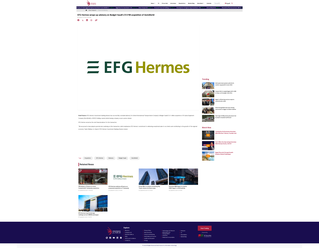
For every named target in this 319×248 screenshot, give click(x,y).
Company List (128, 232)
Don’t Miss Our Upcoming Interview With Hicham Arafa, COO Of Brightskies (225, 142)
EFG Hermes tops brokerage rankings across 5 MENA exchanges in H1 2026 (88, 214)
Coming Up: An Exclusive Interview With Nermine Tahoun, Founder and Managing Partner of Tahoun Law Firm (225, 132)
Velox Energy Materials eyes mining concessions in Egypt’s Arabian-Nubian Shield (225, 108)
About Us (127, 230)
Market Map (191, 3)
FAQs (126, 236)
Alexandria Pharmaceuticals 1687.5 (217, 8)
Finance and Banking (149, 234)
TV (158, 3)
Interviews (173, 3)
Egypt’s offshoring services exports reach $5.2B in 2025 (224, 100)
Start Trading (205, 228)
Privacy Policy (147, 230)
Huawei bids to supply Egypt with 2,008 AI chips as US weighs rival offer (225, 92)
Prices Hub (165, 3)
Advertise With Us (129, 234)
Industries (164, 235)
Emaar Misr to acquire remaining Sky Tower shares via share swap (149, 187)
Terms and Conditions (130, 238)
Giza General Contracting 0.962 (241, 8)
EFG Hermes (99, 158)
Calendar (209, 3)
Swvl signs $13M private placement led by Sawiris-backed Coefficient (225, 116)
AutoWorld (135, 158)
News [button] (152, 3)
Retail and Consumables (168, 237)
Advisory (110, 158)
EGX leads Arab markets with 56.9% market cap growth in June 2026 (224, 84)
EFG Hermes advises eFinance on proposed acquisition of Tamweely (119, 187)
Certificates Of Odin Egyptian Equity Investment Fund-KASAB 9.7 (78, 8)
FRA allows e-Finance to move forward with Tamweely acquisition (88, 187)
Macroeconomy (148, 232)
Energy (146, 240)
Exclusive (183, 230)
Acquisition (88, 158)
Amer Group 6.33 (129, 8)
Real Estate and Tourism (150, 236)
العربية (228, 3)
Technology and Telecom (168, 230)
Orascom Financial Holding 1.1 (148, 8)
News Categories (92, 10)
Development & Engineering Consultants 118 (174, 8)
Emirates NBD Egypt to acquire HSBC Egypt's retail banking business (178, 187)
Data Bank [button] (200, 3)
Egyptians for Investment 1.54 (110, 8)
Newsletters (182, 3)
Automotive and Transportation (166, 233)
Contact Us (127, 240)
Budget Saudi (122, 158)
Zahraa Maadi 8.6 (197, 8)
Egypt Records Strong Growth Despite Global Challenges (224, 153)
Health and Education (149, 238)
